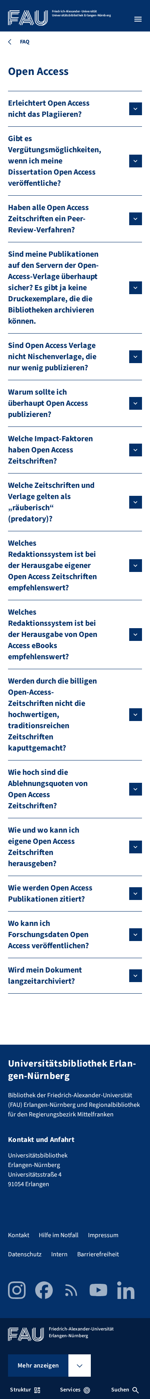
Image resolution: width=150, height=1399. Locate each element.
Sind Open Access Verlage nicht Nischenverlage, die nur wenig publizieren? (52, 356)
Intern (59, 1254)
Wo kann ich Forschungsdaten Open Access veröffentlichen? (48, 934)
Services (70, 1390)
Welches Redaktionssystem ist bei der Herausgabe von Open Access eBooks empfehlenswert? (52, 634)
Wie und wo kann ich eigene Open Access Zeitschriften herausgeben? (43, 847)
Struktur (20, 1390)
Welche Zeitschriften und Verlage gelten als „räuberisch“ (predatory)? (51, 502)
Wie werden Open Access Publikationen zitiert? (50, 893)
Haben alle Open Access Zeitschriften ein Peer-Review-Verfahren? (48, 219)
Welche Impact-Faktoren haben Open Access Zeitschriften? (50, 450)
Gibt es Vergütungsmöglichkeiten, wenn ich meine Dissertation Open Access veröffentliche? (54, 161)
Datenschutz (25, 1254)
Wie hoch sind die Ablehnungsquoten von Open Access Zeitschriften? (48, 789)
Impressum (103, 1235)
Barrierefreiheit (98, 1254)
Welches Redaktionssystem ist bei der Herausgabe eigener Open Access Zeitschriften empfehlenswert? (52, 565)
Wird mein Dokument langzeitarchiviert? (45, 976)
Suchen (120, 1390)
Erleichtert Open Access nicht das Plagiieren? (49, 109)
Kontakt (18, 1235)
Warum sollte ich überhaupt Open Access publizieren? (48, 403)
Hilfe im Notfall (58, 1235)
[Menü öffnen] (138, 19)
